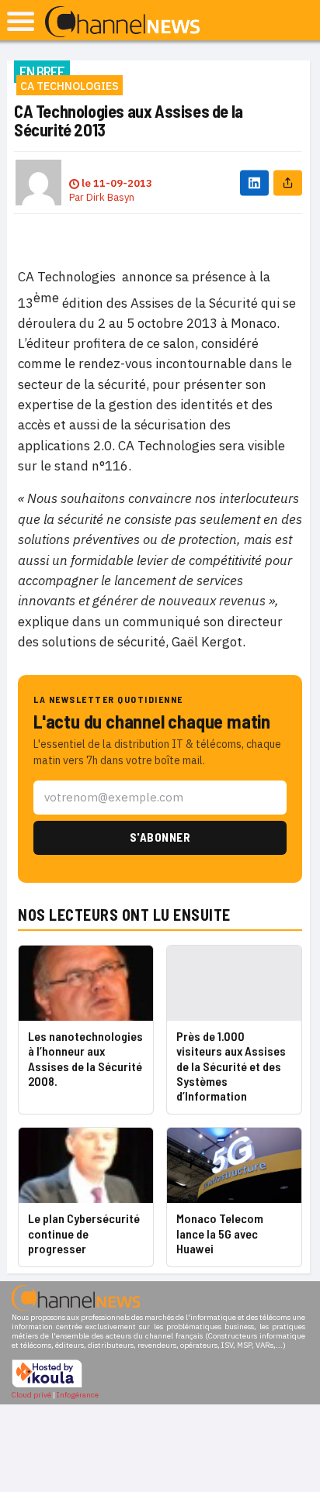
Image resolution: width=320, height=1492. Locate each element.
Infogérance (78, 1395)
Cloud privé (31, 1395)
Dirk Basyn (110, 197)
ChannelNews (122, 22)
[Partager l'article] (287, 182)
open (20, 21)
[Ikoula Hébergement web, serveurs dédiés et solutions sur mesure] (47, 1385)
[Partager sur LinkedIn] (254, 182)
